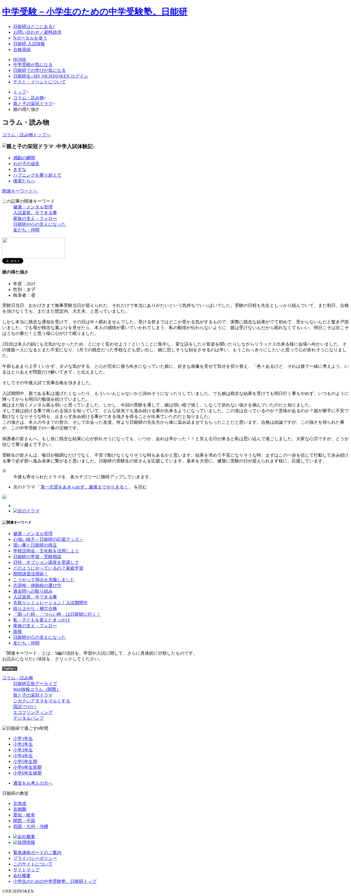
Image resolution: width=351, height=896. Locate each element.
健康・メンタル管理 (33, 207)
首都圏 (19, 809)
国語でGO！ (25, 706)
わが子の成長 (26, 163)
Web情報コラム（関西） (37, 689)
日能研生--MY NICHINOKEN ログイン (50, 76)
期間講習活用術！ (30, 574)
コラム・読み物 (28, 97)
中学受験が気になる (33, 64)
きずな (19, 169)
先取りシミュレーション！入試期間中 (50, 602)
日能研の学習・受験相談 (37, 556)
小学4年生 (23, 755)
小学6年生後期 (27, 773)
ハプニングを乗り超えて (37, 175)
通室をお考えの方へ (33, 783)
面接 (17, 631)
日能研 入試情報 (29, 43)
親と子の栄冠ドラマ (33, 103)
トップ (19, 92)
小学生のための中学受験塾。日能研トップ (55, 881)
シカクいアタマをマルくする (41, 701)
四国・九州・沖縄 (30, 826)
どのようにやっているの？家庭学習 (48, 568)
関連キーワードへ (19, 191)
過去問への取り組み (33, 591)
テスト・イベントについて (39, 82)
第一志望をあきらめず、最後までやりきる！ (84, 487)
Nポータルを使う (30, 38)
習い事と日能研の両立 (35, 545)
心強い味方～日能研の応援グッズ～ (48, 539)
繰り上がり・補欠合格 (35, 608)
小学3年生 (23, 750)
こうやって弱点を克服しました (44, 579)
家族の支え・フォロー (35, 218)
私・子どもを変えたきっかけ (41, 620)
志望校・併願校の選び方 (37, 585)
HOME (19, 59)
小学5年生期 (25, 761)
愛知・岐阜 (24, 815)
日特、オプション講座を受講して (46, 562)
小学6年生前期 (27, 767)
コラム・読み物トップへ (26, 134)
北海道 (19, 803)
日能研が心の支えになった (39, 224)
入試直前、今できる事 (35, 212)
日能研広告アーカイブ (35, 683)
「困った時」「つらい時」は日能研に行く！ (57, 614)
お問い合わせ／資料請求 (37, 32)
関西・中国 (24, 820)
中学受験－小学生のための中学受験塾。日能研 (95, 11)
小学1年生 (23, 738)
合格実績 (22, 49)
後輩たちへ (24, 181)
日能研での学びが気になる (39, 70)
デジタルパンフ (28, 718)
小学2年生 (23, 744)
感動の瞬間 (24, 158)
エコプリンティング (33, 712)
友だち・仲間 (26, 230)
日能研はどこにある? (34, 26)
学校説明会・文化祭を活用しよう (46, 551)
